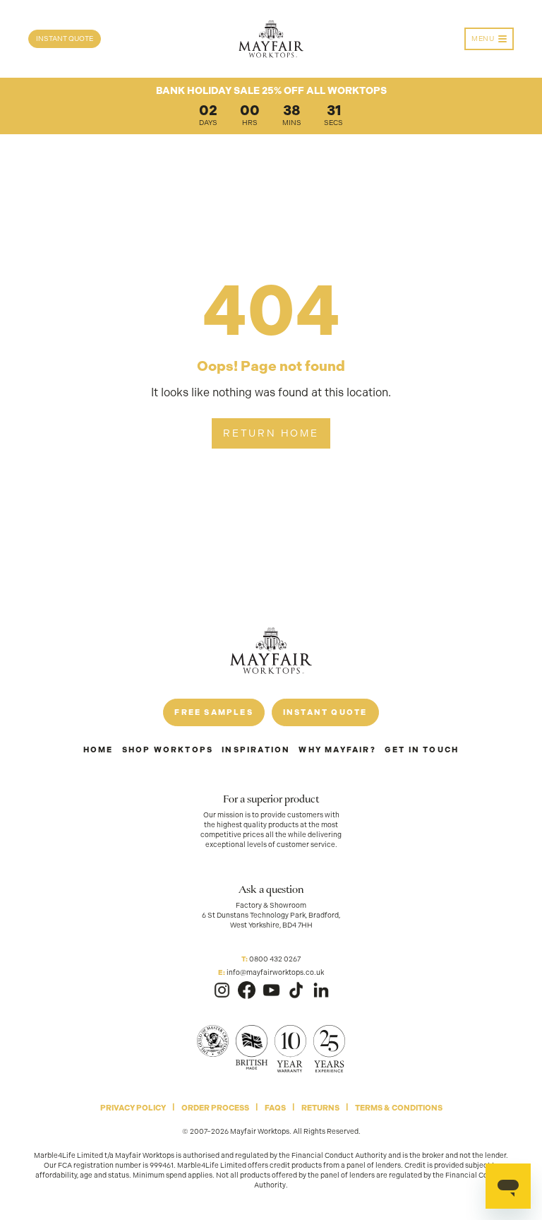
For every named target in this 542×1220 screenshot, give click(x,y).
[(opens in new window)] (222, 990)
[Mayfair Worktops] (271, 39)
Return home (271, 433)
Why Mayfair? (337, 749)
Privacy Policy (133, 1108)
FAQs (275, 1108)
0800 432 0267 (275, 959)
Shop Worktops (168, 749)
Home (98, 749)
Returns (320, 1108)
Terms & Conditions (398, 1108)
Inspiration (256, 749)
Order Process (215, 1108)
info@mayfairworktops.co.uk (275, 972)
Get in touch (422, 749)
